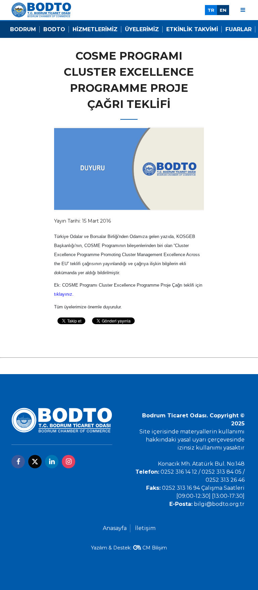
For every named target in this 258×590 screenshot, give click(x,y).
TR (211, 10)
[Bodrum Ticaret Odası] (41, 9)
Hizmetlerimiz (95, 29)
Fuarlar (238, 29)
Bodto (54, 29)
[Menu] (243, 10)
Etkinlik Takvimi (192, 29)
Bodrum (23, 29)
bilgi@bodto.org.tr (219, 504)
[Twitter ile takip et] (35, 461)
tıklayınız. (64, 294)
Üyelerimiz (142, 29)
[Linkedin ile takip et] (51, 461)
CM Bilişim (154, 548)
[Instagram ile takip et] (68, 461)
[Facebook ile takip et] (18, 461)
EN (223, 10)
